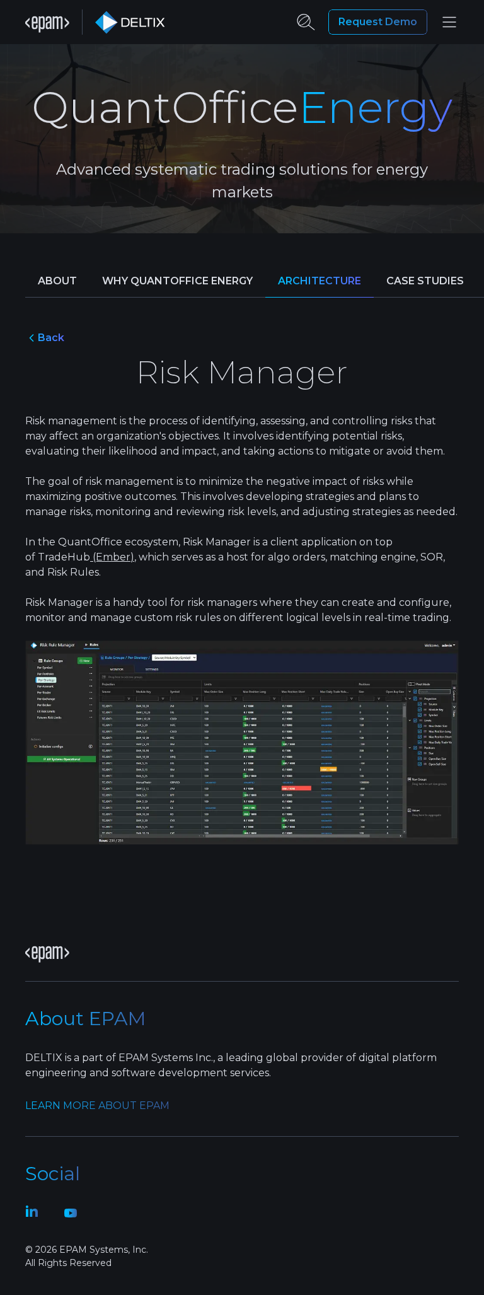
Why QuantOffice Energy (177, 281)
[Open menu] (449, 22)
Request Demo (377, 22)
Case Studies (425, 281)
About (57, 281)
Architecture (319, 281)
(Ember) (112, 557)
